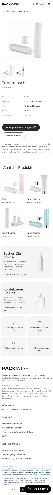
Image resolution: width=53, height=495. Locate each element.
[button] (49, 4)
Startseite (5, 11)
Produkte (14, 11)
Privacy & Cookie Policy (41, 474)
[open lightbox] (8, 71)
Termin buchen (13, 135)
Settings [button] (15, 490)
